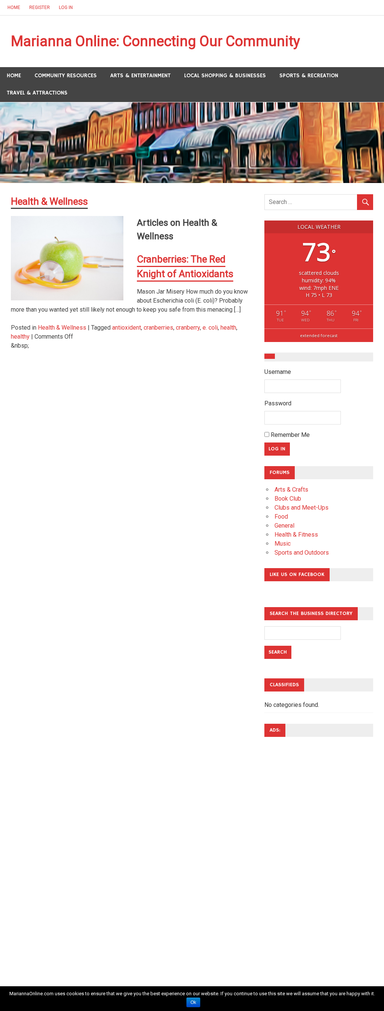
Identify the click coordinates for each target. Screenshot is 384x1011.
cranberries (158, 327)
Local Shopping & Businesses (225, 75)
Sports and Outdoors (301, 552)
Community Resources (65, 75)
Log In (66, 7)
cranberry (188, 327)
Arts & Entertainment (140, 75)
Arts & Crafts (291, 489)
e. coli (210, 327)
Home (14, 7)
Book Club (287, 498)
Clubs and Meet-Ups (301, 507)
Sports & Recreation (308, 75)
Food (281, 516)
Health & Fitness (296, 534)
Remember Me (289, 434)
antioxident (126, 327)
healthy (20, 336)
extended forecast (319, 335)
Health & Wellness (62, 327)
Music (282, 543)
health (228, 327)
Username (277, 371)
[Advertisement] (294, 855)
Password (277, 403)
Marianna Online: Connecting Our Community (155, 41)
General (284, 525)
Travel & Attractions (37, 92)
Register (39, 7)
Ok (193, 1002)
